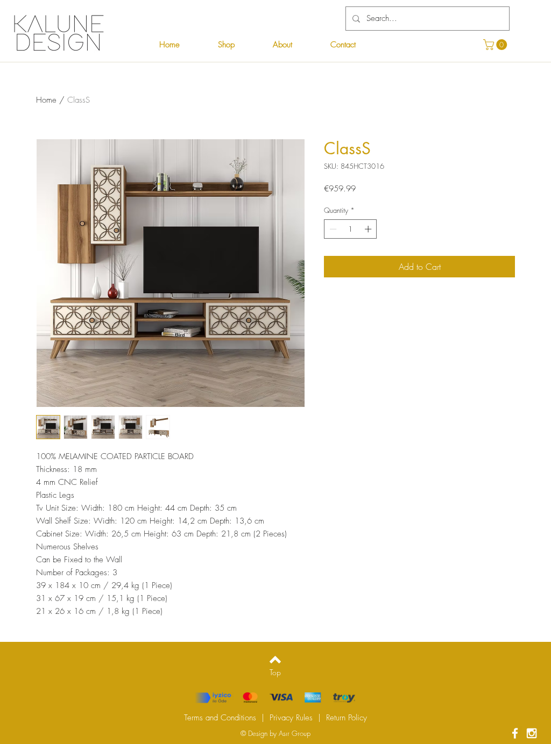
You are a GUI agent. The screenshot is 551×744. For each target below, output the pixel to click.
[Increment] (369, 229)
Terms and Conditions (220, 717)
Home (46, 100)
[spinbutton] (350, 229)
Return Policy (346, 717)
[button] (496, 44)
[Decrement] (332, 229)
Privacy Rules (291, 717)
